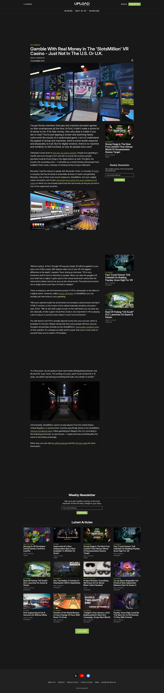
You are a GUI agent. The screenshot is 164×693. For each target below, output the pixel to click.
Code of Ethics (87, 682)
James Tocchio (110, 320)
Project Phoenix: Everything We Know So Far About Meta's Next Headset (96, 582)
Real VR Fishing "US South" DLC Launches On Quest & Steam (119, 314)
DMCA (97, 682)
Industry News (28, 544)
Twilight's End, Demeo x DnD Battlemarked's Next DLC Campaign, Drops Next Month (97, 615)
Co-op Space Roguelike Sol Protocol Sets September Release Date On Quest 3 (126, 582)
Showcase (94, 11)
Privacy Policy (73, 682)
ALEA (96, 171)
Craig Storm (58, 556)
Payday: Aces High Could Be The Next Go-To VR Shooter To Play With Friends (126, 615)
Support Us (134, 4)
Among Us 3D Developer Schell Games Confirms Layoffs (34, 548)
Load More (82, 631)
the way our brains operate (64, 153)
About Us (52, 682)
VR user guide (81, 443)
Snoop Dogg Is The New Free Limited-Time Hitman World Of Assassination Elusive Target (119, 148)
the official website (59, 443)
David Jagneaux (37, 58)
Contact (61, 682)
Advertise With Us (108, 682)
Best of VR (81, 11)
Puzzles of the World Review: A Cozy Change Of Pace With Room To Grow (66, 615)
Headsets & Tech (90, 578)
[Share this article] (132, 60)
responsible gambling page (87, 327)
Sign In (124, 4)
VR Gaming (35, 45)
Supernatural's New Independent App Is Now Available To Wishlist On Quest (64, 549)
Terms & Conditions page (41, 431)
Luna (85, 588)
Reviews (69, 11)
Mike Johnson (110, 155)
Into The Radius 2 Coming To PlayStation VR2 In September (66, 581)
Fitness (56, 544)
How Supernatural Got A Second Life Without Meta (35, 614)
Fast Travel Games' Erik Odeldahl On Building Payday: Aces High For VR (119, 277)
